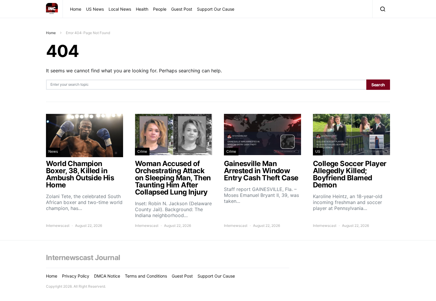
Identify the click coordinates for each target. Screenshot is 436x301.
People (159, 9)
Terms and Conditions (146, 275)
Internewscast (57, 225)
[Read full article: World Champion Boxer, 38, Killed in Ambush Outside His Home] (84, 171)
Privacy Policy (75, 275)
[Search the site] (381, 9)
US (317, 151)
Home (75, 9)
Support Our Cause (215, 9)
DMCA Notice (107, 275)
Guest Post (181, 9)
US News (95, 9)
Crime (142, 151)
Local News (120, 9)
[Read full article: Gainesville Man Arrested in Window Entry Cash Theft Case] (262, 171)
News (53, 151)
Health (142, 9)
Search (378, 84)
